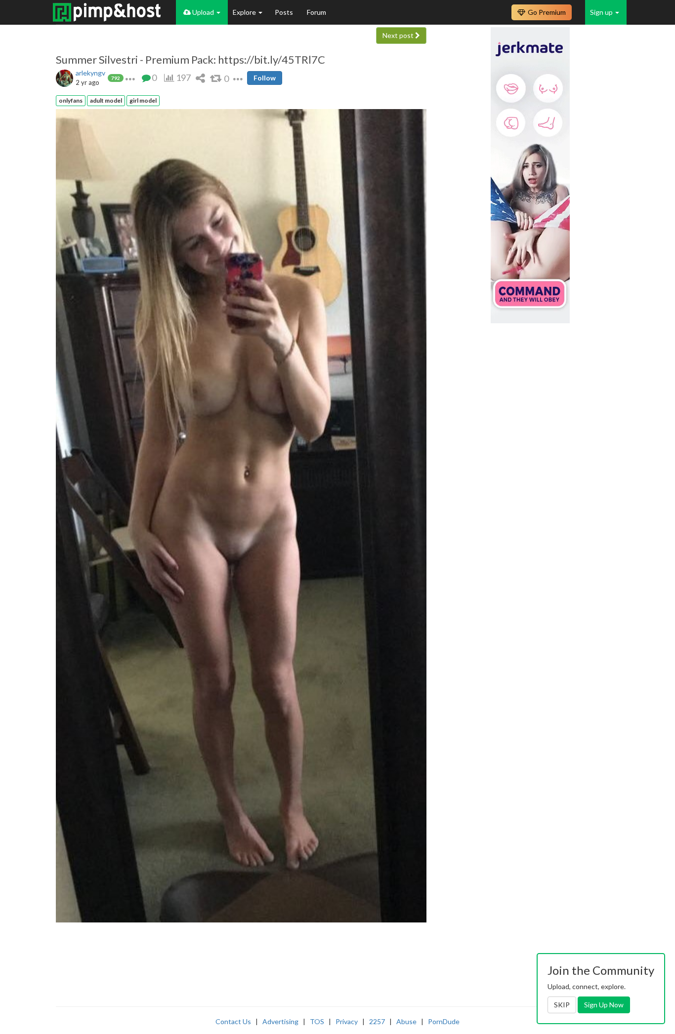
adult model (106, 100)
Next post (398, 35)
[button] (130, 77)
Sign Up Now (604, 1004)
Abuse (406, 1021)
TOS (317, 1021)
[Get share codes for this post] (200, 77)
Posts (285, 12)
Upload (203, 12)
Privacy (347, 1021)
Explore (245, 12)
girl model (143, 100)
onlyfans (71, 100)
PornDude (444, 1021)
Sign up (602, 12)
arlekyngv (90, 73)
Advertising (280, 1021)
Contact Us (233, 1021)
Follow (264, 78)
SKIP (562, 1004)
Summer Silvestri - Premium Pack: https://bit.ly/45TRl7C (190, 60)
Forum (316, 12)
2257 (377, 1021)
